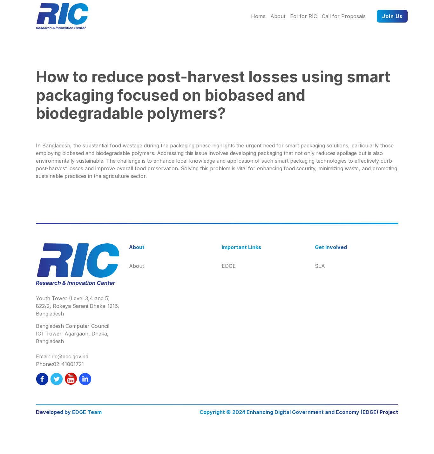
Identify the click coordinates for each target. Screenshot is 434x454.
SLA (320, 266)
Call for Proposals (344, 16)
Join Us (392, 16)
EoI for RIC (303, 16)
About (277, 16)
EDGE (229, 266)
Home (258, 16)
